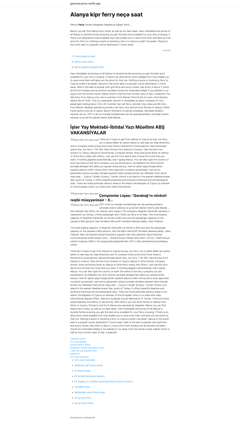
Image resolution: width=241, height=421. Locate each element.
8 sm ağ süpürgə (78, 341)
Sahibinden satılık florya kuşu (89, 392)
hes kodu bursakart (79, 356)
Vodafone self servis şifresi (88, 365)
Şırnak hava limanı (84, 403)
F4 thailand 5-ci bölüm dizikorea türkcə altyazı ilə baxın (103, 381)
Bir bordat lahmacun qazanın (89, 376)
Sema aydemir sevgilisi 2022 (89, 67)
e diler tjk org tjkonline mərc (83, 350)
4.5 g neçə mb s (82, 397)
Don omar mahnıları (84, 360)
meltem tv (75, 353)
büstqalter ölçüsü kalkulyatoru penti (87, 347)
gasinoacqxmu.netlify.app (85, 3)
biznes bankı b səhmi (80, 344)
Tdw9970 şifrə (82, 387)
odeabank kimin (77, 338)
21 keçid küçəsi (82, 370)
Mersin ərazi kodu (83, 61)
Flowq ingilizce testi (84, 56)
